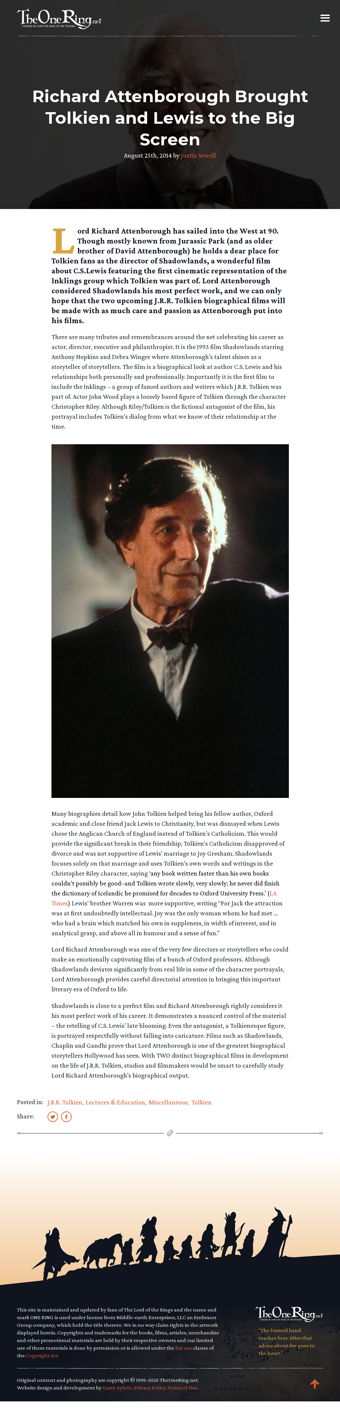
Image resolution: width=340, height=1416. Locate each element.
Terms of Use (182, 1387)
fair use (183, 1348)
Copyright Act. (42, 1355)
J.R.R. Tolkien (64, 1102)
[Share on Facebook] (66, 1116)
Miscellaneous (168, 1102)
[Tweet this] (52, 1116)
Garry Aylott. (117, 1387)
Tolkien (201, 1102)
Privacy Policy (149, 1387)
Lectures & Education (115, 1102)
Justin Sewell (198, 155)
